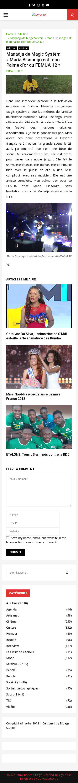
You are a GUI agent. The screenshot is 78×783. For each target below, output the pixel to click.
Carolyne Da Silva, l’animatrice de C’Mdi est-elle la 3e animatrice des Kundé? (36, 336)
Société (11, 682)
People (11, 670)
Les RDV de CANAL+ (20, 652)
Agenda (11, 609)
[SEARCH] (67, 573)
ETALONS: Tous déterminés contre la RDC (38, 455)
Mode (10, 658)
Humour (11, 633)
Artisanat (12, 615)
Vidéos (10, 707)
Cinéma (11, 621)
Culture (11, 627)
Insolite (11, 640)
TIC (8, 700)
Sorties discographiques (22, 688)
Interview (12, 646)
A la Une (11, 48)
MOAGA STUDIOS (47, 778)
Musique (23, 48)
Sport (10, 694)
